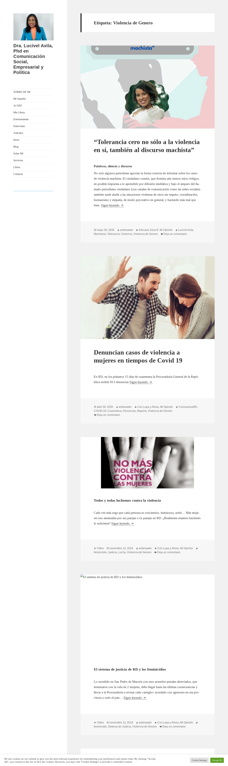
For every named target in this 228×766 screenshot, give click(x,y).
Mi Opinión (19, 98)
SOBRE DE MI (21, 91)
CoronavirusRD (188, 406)
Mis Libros (19, 112)
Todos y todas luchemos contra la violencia (127, 500)
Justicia (112, 552)
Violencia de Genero (146, 234)
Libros (16, 167)
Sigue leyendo (112, 205)
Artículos (18, 133)
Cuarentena (114, 410)
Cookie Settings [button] (199, 760)
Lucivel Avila (185, 230)
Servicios (18, 160)
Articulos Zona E (148, 230)
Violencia (126, 234)
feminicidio (100, 552)
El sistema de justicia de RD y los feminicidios (130, 669)
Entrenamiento (21, 119)
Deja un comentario (175, 234)
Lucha (122, 552)
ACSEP (17, 105)
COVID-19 (100, 410)
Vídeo (100, 548)
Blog (16, 146)
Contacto (18, 174)
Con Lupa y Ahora (148, 406)
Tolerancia (113, 234)
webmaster (126, 230)
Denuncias (129, 410)
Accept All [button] (217, 760)
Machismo (100, 234)
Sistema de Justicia (119, 726)
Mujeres (142, 410)
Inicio (16, 139)
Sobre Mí (18, 153)
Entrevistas (19, 126)
